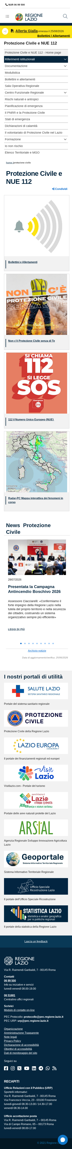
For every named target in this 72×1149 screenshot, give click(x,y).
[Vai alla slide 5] (37, 643)
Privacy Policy (12, 1040)
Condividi (60, 189)
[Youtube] (26, 1068)
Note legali (10, 1036)
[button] (65, 59)
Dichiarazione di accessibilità (21, 1045)
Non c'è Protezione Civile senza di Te (31, 340)
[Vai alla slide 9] (53, 643)
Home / (9, 162)
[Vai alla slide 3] (29, 643)
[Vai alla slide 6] (41, 643)
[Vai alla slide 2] (25, 643)
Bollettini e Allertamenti (22, 262)
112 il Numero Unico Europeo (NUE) (31, 419)
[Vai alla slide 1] (21, 643)
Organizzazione (13, 1028)
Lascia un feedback (36, 941)
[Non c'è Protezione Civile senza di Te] (36, 304)
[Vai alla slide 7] (45, 643)
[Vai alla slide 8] (49, 643)
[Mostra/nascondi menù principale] (8, 16)
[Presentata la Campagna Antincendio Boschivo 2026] (37, 557)
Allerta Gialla (26, 31)
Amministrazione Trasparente (21, 1032)
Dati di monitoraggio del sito (20, 1053)
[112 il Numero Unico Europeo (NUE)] (36, 382)
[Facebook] (6, 1068)
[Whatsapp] (48, 1068)
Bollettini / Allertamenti (53, 36)
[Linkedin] (34, 1068)
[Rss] (54, 1068)
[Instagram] (13, 1068)
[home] (30, 17)
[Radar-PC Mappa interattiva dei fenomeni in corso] (36, 461)
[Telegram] (41, 1068)
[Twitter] (19, 1068)
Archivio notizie (37, 650)
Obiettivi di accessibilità (18, 1049)
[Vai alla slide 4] (33, 643)
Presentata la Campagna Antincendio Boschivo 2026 (34, 589)
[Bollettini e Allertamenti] (36, 225)
